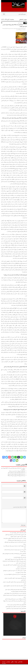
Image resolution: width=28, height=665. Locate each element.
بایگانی (12, 662)
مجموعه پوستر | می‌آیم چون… (20, 568)
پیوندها (16, 662)
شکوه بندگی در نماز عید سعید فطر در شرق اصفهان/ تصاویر (15, 606)
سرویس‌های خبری (22, 14)
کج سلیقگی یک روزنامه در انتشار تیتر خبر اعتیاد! (17, 471)
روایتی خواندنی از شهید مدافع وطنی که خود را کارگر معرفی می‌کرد (14, 565)
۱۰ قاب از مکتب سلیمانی (21, 567)
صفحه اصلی (20, 662)
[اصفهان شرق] (14, 6)
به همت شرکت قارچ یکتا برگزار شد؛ (19, 557)
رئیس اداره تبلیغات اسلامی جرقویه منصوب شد (17, 532)
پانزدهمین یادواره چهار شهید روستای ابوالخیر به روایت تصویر (15, 589)
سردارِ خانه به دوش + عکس (20, 563)
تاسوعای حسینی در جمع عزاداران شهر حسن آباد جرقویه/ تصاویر (14, 593)
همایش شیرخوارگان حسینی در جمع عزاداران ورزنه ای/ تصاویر (15, 599)
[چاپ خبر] (1, 23)
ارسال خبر (8, 662)
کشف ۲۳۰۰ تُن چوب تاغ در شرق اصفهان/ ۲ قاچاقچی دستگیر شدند (14, 538)
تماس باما (4, 663)
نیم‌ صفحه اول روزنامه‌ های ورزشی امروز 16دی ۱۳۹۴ (16, 472)
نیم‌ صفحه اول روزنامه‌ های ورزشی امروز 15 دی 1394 (16, 474)
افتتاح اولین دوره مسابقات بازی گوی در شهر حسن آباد (16, 604)
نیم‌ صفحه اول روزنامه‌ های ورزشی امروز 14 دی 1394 (16, 475)
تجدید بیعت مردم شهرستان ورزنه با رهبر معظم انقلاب (16, 540)
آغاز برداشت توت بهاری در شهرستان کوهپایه (18, 536)
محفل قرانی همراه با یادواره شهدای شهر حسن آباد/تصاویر (15, 608)
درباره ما (3, 662)
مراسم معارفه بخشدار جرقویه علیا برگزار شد (18, 591)
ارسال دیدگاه (23, 525)
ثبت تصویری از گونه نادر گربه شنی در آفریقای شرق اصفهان (15, 534)
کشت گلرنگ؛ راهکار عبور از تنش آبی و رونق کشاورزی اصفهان (15, 559)
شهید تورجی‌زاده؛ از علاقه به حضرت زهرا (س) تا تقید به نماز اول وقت (14, 561)
